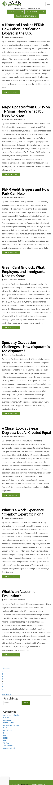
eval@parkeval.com (20, 8)
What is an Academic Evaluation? (18, 593)
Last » (8, 694)
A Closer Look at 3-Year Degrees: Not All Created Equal (26, 430)
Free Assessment (16, 12)
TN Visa (6, 743)
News (5, 733)
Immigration (7, 730)
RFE (4, 740)
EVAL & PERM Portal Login (26, 16)
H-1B (5, 728)
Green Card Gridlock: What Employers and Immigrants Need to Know (23, 271)
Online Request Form (35, 12)
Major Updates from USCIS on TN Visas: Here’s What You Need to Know (26, 111)
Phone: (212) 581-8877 (35, 8)
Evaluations (7, 720)
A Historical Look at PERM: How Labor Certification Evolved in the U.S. (23, 28)
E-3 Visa (6, 717)
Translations (8, 745)
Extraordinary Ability (11, 725)
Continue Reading (11, 92)
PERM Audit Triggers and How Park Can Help (25, 191)
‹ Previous (6, 669)
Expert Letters (8, 723)
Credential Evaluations (11, 715)
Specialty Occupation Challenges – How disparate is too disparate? (26, 346)
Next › (4, 694)
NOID (5, 735)
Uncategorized (9, 748)
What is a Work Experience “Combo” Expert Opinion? (23, 511)
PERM (5, 738)
